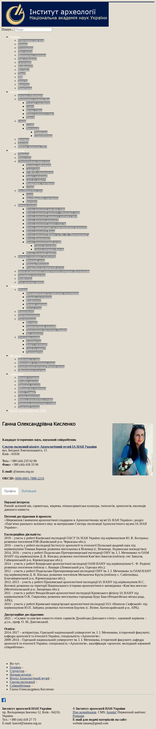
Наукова (23, 289)
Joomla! (111, 712)
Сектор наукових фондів (49, 249)
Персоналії (32, 128)
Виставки (23, 69)
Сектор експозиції (45, 245)
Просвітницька (27, 319)
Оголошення (25, 47)
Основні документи (38, 102)
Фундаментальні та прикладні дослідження (52, 293)
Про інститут (18, 91)
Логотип (23, 143)
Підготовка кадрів (29, 337)
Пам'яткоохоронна (29, 315)
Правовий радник (29, 406)
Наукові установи (28, 377)
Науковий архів (35, 260)
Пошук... (8, 29)
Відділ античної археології (42, 220)
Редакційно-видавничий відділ (45, 267)
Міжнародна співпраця (32, 55)
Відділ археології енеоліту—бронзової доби (53, 212)
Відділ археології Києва (40, 231)
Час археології (34, 333)
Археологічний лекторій (41, 326)
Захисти (23, 80)
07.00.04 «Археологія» (39, 172)
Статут (30, 106)
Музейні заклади (28, 381)
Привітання (25, 88)
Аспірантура (33, 341)
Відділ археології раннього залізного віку (51, 216)
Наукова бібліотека (37, 264)
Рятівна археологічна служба (35, 399)
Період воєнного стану (40, 113)
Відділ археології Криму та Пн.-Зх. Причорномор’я (57, 234)
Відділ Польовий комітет (41, 253)
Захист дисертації (37, 176)
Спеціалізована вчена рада (34, 161)
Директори (41, 132)
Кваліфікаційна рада (30, 190)
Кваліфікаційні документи (42, 198)
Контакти (23, 139)
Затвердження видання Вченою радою (41, 366)
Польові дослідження (39, 297)
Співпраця (16, 373)
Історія (22, 121)
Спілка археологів (29, 395)
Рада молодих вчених (31, 282)
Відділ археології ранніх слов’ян (46, 223)
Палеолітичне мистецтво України (46, 330)
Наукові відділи (27, 205)
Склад (29, 194)
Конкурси (24, 84)
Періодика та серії (29, 359)
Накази (30, 117)
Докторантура (34, 352)
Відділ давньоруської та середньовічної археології (56, 227)
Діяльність (17, 286)
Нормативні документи (40, 183)
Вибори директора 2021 (32, 146)
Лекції (22, 73)
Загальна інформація (30, 95)
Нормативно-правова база (34, 99)
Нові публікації (27, 58)
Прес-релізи (25, 51)
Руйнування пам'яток (31, 40)
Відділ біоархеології (38, 238)
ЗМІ (20, 77)
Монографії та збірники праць (36, 362)
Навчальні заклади (29, 384)
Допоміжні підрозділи (32, 275)
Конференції (25, 66)
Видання (15, 355)
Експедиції (24, 62)
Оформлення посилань (32, 370)
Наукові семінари (36, 304)
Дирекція (23, 154)
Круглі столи (34, 308)
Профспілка (25, 278)
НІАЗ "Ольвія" (27, 392)
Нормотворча (26, 311)
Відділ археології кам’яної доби (45, 209)
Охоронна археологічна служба (37, 403)
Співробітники (43, 135)
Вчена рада (24, 157)
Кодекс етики (34, 110)
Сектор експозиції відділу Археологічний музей (49, 446)
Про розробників (84, 712)
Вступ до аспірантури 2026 (28, 410)
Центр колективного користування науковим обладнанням (54, 271)
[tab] (10, 491)
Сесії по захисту (36, 179)
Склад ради (33, 168)
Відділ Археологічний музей (43, 242)
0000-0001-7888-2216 (29, 478)
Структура (17, 150)
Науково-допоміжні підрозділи (37, 256)
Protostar (78, 716)
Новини (15, 36)
